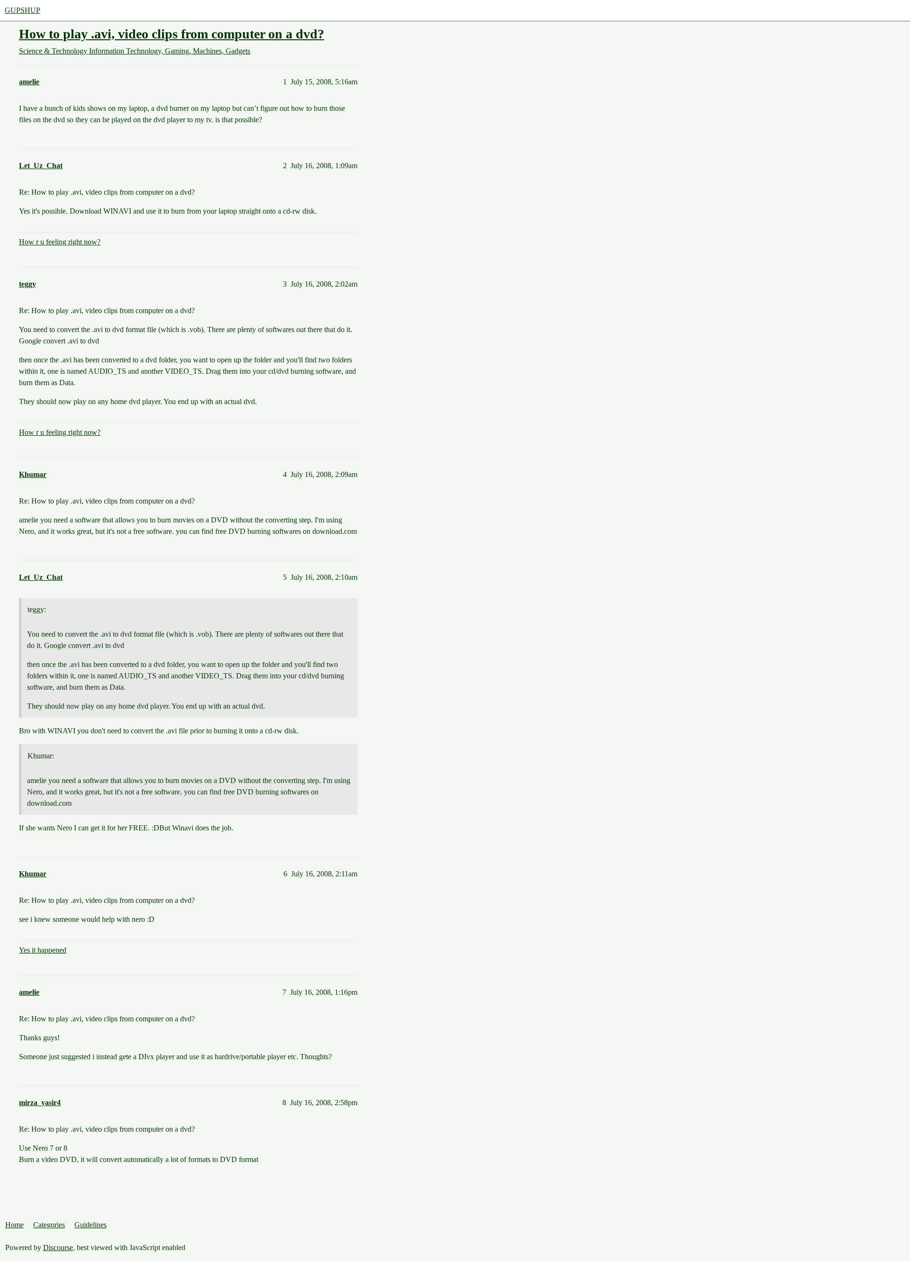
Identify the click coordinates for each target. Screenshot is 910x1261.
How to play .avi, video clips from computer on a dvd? (171, 34)
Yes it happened (42, 950)
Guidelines (90, 1225)
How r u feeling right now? (59, 242)
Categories (49, 1225)
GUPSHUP (22, 10)
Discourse (58, 1247)
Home (14, 1225)
